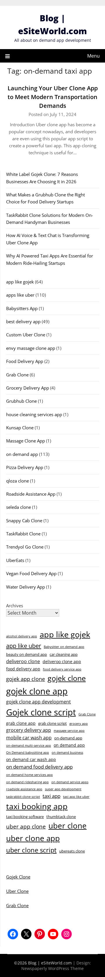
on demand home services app (29, 775)
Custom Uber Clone (25, 335)
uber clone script (31, 849)
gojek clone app (37, 691)
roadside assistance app (24, 789)
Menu (93, 56)
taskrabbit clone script (23, 797)
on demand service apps (69, 782)
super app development (63, 789)
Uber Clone (17, 891)
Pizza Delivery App (24, 467)
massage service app (69, 731)
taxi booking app (37, 806)
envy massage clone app (30, 348)
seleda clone (18, 507)
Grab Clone (17, 375)
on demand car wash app (31, 759)
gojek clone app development (38, 701)
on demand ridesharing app (27, 782)
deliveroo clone (23, 661)
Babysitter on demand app (64, 647)
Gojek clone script (41, 712)
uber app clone (26, 826)
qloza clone (17, 481)
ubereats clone (72, 851)
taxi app (51, 796)
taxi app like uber (76, 797)
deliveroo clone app (62, 661)
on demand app (22, 454)
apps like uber (20, 295)
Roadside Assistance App (30, 494)
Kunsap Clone (20, 427)
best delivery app (23, 321)
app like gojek (20, 282)
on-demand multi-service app (28, 745)
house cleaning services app (34, 414)
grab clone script (52, 723)
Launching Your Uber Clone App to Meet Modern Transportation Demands (53, 97)
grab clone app (21, 723)
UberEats (15, 560)
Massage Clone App (25, 441)
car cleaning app (64, 654)
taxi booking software (25, 816)
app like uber (23, 645)
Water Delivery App (25, 587)
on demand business (67, 753)
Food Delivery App (24, 361)
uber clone (67, 825)
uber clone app (33, 838)
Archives (14, 605)
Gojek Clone (18, 877)
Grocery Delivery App (27, 388)
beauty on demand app (26, 654)
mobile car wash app (29, 737)
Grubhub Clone (21, 401)
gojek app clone (25, 678)
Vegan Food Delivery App (31, 573)
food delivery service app (62, 669)
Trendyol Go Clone (24, 547)
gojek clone (67, 678)
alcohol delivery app (21, 636)
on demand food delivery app (39, 766)
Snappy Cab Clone (24, 520)
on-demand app (68, 738)
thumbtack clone (61, 816)
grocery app (78, 724)
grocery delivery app (28, 730)
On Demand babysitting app (27, 753)
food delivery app (23, 669)
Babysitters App (22, 308)
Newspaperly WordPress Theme (52, 968)
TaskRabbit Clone (23, 534)
